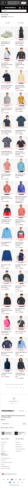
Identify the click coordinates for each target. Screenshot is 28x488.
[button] (2, 3)
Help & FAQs (4, 442)
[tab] (3, 419)
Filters (21, 23)
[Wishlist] (12, 28)
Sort (8, 23)
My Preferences (19, 446)
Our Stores (3, 451)
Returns (2, 446)
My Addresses (19, 444)
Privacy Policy (18, 451)
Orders (2, 449)
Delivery (3, 444)
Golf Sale (6, 14)
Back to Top (21, 411)
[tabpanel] (14, 424)
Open (23, 3)
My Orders (18, 442)
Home (2, 14)
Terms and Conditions (20, 449)
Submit (24, 423)
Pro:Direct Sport (16, 485)
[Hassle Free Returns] (14, 399)
